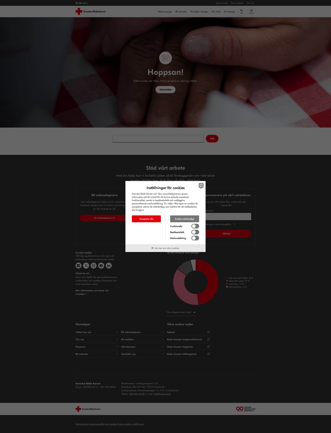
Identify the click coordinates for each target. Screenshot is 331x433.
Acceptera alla (146, 218)
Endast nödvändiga (184, 218)
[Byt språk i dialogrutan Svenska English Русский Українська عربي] (201, 186)
